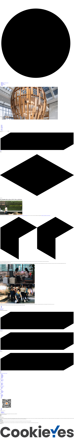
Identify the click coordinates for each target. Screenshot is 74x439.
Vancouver (2, 392)
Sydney (2, 396)
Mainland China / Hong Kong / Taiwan (3, 373)
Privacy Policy (2, 412)
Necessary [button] (1, 419)
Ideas (1, 129)
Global (1, 82)
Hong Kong (23, 215)
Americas (1, 389)
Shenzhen (2, 377)
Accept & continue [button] (5, 414)
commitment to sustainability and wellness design (45, 215)
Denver (2, 390)
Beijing (1, 374)
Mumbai (2, 384)
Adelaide (2, 394)
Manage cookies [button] (1, 414)
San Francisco (2, 391)
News (1, 126)
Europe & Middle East (3, 84)
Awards (2, 127)
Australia (2, 85)
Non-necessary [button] (1, 421)
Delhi (1, 383)
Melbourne (2, 395)
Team (1, 125)
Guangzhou (19, 215)
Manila (1, 380)
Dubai (1, 387)
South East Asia (2, 83)
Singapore (26, 215)
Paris (1, 388)
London (21, 215)
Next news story (1, 309)
